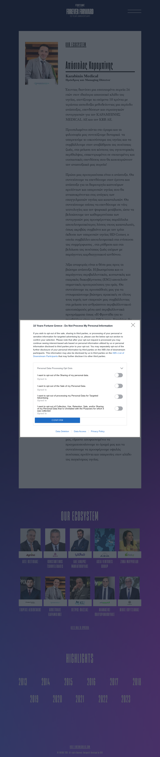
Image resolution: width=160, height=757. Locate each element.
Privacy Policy (98, 431)
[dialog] (80, 378)
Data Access (80, 431)
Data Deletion (62, 431)
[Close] (134, 326)
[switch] (119, 375)
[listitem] (80, 368)
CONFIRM (57, 420)
